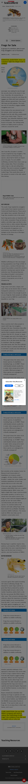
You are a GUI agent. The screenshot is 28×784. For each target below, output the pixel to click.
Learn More (16, 399)
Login (19, 385)
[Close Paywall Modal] (24, 380)
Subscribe (8, 385)
